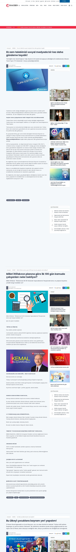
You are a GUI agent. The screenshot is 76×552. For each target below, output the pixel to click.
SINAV (45, 5)
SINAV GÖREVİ (56, 5)
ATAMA (49, 5)
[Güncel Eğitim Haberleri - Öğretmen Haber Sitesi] (12, 5)
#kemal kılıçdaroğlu (24, 497)
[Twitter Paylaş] (66, 66)
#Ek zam (18, 200)
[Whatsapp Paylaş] (68, 66)
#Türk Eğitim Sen (10, 200)
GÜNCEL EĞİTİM (24, 5)
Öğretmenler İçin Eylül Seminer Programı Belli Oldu (30, 27)
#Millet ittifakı (10, 497)
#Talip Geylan (25, 200)
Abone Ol (51, 66)
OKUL (41, 5)
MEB (37, 5)
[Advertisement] (38, 16)
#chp (16, 497)
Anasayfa (9, 48)
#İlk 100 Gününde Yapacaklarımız (37, 497)
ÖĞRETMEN (32, 5)
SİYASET (13, 270)
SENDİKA (13, 48)
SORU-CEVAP (64, 5)
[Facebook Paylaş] (64, 66)
